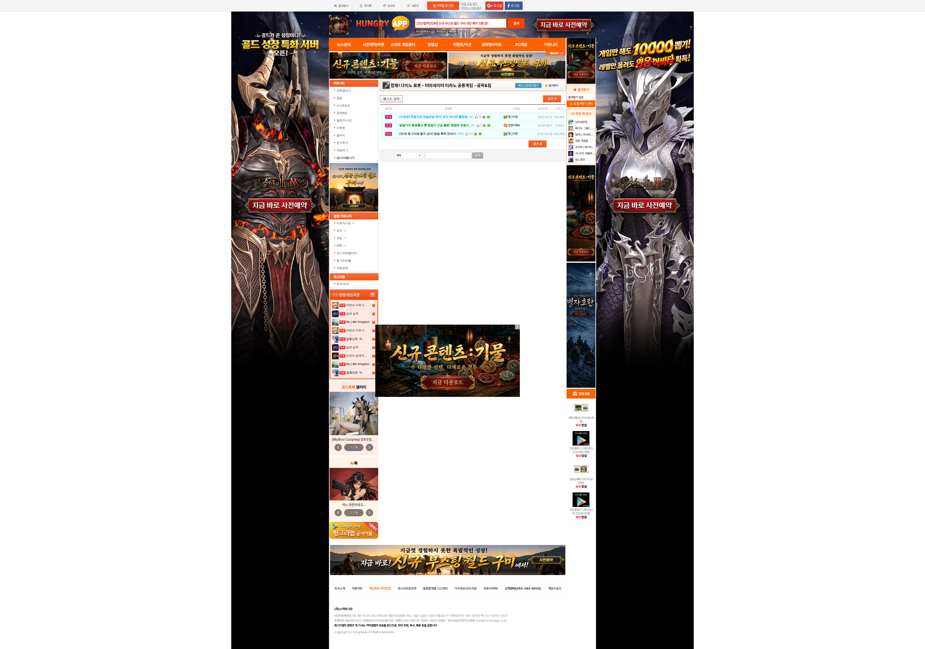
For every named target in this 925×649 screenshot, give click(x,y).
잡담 (339, 98)
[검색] (477, 155)
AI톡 (341, 245)
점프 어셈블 (581, 141)
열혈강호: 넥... (355, 339)
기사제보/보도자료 (465, 588)
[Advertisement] (388, 92)
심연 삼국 (352, 313)
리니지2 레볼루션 (585, 153)
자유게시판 (346, 223)
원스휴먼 (580, 159)
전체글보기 (344, 90)
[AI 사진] (354, 484)
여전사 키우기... (356, 305)
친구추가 (342, 142)
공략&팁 (342, 113)
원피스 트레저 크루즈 (585, 134)
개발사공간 (554, 588)
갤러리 (341, 135)
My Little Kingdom (358, 322)
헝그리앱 (512, 116)
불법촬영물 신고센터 (435, 588)
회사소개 (339, 588)
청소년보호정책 (407, 588)
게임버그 (342, 150)
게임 (341, 238)
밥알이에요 (513, 125)
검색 (516, 23)
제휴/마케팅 (490, 588)
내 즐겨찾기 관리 (581, 103)
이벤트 (341, 128)
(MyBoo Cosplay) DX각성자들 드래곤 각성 (362, 439)
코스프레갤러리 (347, 253)
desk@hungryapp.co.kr (491, 620)
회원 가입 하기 (469, 4)
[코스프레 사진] (354, 413)
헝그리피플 (344, 260)
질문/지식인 (344, 120)
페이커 (452, 31)
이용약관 (357, 588)
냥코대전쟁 (581, 122)
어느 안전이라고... (354, 505)
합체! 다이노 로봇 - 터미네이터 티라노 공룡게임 (432, 85)
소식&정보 (343, 105)
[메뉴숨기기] (556, 53)
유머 (341, 230)
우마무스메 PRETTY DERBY (585, 147)
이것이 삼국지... (356, 355)
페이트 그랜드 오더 (585, 128)
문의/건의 (343, 284)
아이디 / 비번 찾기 (472, 8)
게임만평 (342, 268)
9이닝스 (440, 31)
